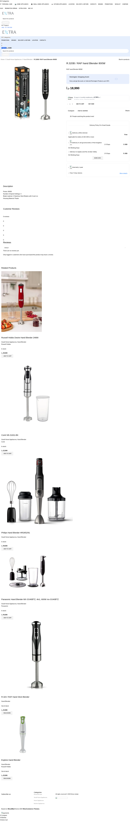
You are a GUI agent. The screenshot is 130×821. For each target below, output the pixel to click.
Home (3, 59)
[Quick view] (8, 693)
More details (123, 173)
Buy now (91, 104)
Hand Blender (27, 59)
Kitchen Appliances (39, 803)
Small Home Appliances (14, 59)
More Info (97, 158)
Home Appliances (39, 800)
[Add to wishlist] (13, 693)
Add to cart (80, 104)
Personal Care (38, 794)
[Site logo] (8, 13)
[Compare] (3, 693)
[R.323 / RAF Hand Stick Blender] (37, 655)
